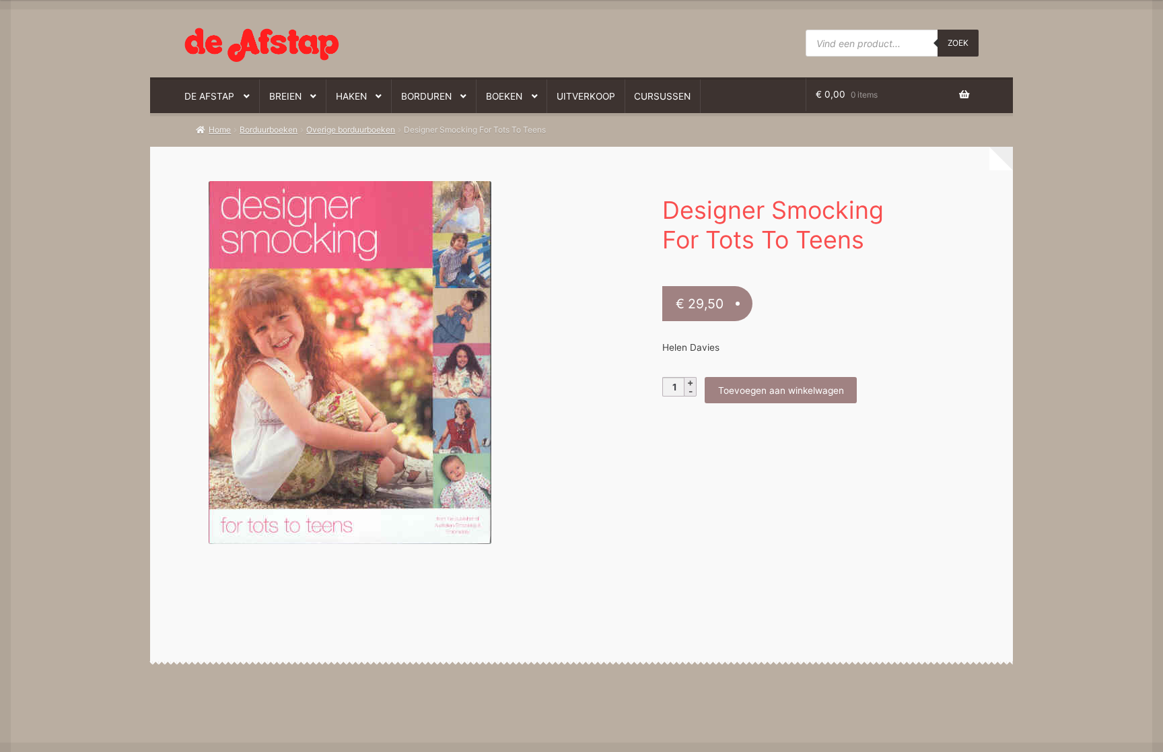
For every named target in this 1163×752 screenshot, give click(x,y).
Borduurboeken (268, 130)
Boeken (504, 96)
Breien (285, 96)
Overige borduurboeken (350, 130)
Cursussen (662, 96)
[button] (378, 198)
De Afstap (209, 96)
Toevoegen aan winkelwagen (781, 390)
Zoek (958, 43)
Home (220, 130)
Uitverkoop (586, 96)
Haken (351, 96)
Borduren (426, 96)
